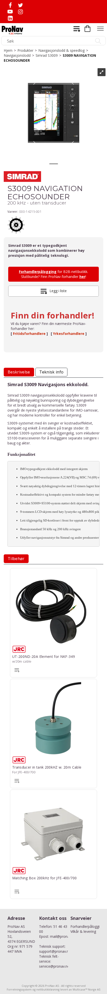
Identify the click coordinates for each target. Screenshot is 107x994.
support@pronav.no (55, 951)
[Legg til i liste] (17, 670)
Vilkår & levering (83, 931)
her (82, 276)
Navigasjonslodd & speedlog (61, 50)
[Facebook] (10, 5)
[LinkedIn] (10, 18)
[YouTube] (10, 11)
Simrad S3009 (47, 55)
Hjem (8, 50)
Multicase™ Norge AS (86, 989)
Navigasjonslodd (17, 55)
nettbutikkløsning (47, 989)
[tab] (19, 372)
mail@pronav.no (63, 936)
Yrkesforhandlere (69, 333)
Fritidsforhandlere (30, 333)
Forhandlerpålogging (37, 271)
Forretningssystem (19, 989)
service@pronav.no (54, 966)
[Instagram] (20, 11)
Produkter (25, 50)
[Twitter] (20, 5)
